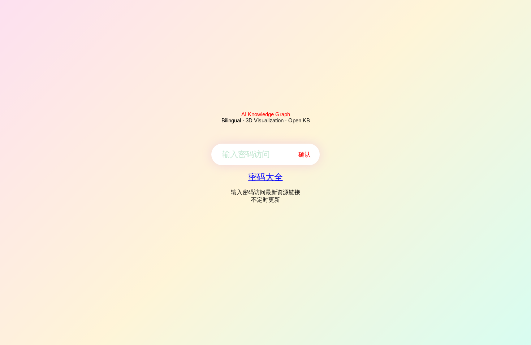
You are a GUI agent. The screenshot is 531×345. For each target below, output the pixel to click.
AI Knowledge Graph (265, 114)
